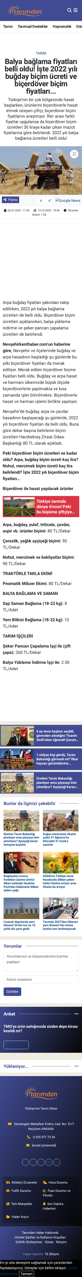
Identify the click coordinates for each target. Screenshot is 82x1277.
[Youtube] (48, 1162)
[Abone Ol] (68, 200)
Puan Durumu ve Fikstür (57, 1193)
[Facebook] (25, 1162)
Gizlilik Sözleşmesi (29, 1242)
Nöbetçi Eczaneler (24, 1182)
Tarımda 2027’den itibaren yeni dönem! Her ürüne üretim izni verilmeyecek (60, 925)
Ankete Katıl (16, 1045)
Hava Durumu (58, 1182)
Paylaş (12, 200)
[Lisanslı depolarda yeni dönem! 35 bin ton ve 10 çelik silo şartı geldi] (21, 908)
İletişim (61, 1242)
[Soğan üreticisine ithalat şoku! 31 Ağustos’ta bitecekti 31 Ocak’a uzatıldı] (61, 820)
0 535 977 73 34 (44, 1137)
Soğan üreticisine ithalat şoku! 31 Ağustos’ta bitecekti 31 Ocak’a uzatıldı (59, 839)
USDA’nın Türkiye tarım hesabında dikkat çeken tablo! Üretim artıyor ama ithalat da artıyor (59, 881)
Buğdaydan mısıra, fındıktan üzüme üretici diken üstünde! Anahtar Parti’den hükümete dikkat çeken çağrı (21, 883)
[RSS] (56, 1162)
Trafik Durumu (21, 1191)
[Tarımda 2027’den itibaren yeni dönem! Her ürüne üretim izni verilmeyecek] (61, 908)
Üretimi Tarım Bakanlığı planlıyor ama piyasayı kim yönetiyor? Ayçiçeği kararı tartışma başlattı (21, 839)
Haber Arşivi (20, 1217)
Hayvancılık (62, 26)
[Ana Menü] (76, 10)
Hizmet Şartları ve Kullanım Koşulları (40, 1237)
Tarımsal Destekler (33, 26)
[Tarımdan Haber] (25, 10)
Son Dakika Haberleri (53, 1206)
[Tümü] (76, 1014)
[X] (33, 1162)
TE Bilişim (52, 1254)
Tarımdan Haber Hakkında (40, 1233)
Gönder (12, 991)
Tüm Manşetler (21, 1204)
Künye (49, 1242)
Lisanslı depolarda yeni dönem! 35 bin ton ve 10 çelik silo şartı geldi (19, 925)
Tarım (8, 26)
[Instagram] (41, 1162)
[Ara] (69, 10)
